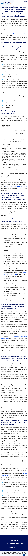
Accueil (14, 538)
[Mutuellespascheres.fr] (6, 2)
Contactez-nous (14, 547)
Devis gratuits (14, 540)
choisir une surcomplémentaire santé (16, 186)
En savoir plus (18, 555)
